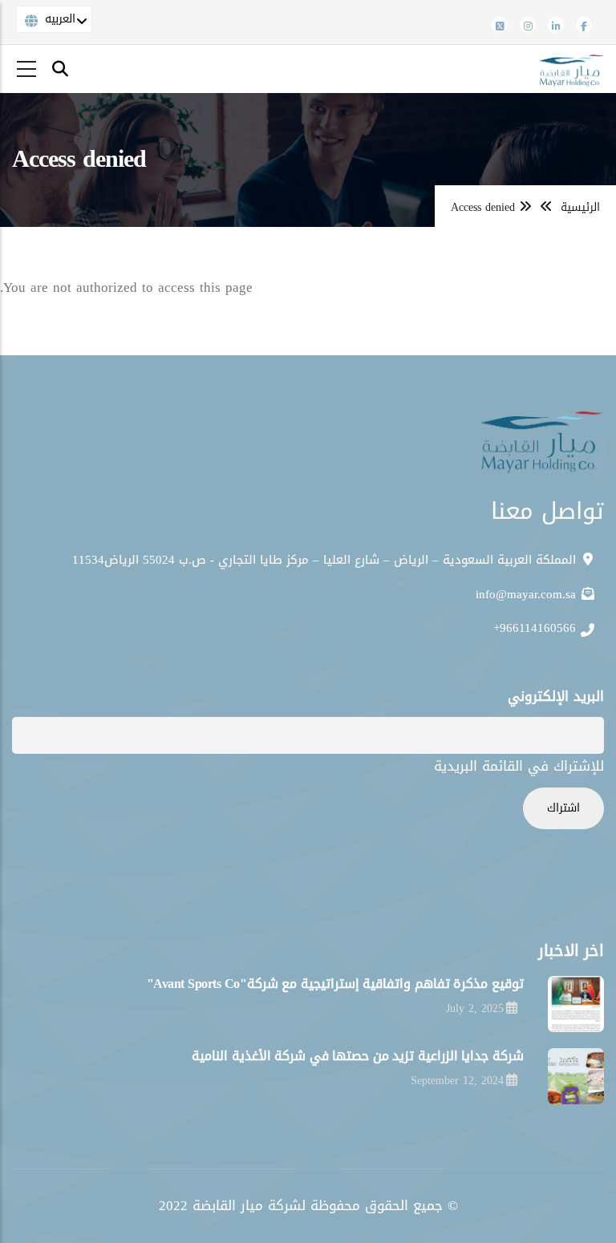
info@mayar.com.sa (528, 594)
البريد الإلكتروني (556, 696)
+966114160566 (534, 628)
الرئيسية (580, 207)
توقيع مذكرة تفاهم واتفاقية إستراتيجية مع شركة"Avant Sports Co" (335, 983)
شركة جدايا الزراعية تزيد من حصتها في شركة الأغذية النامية (358, 1055)
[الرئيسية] (570, 69)
